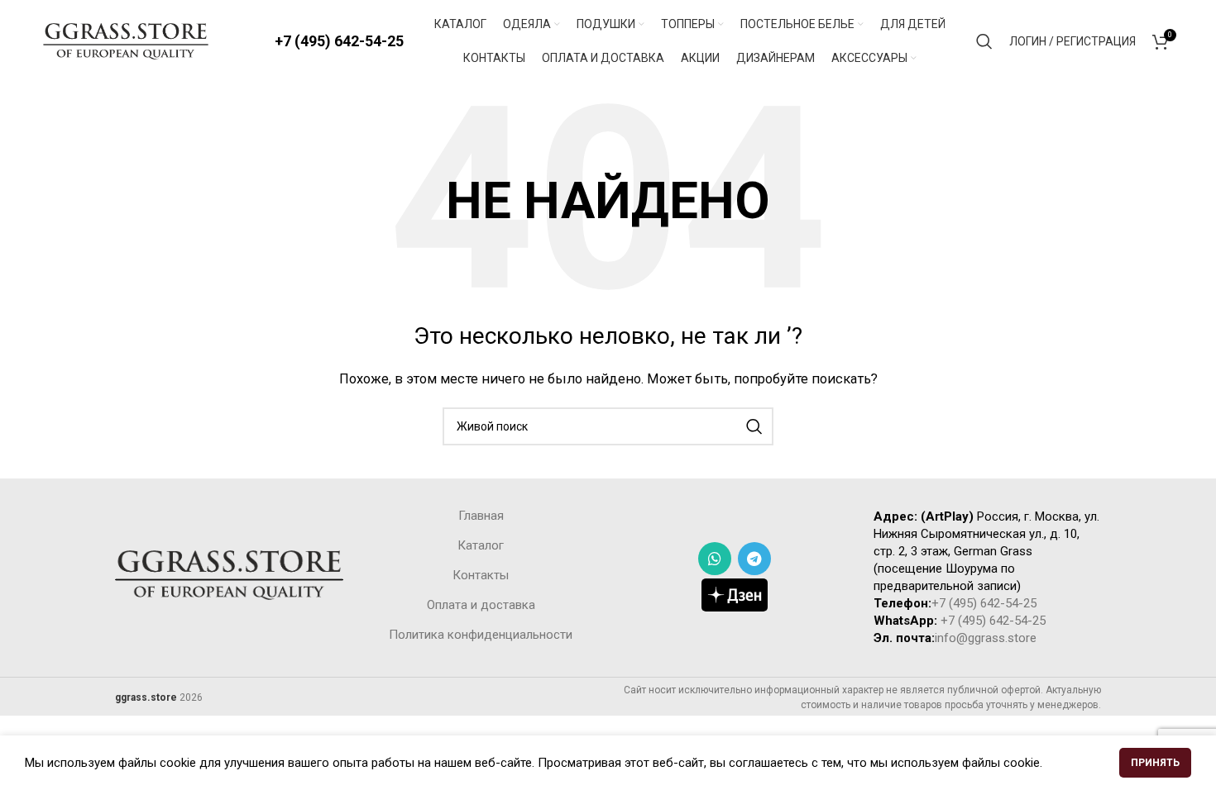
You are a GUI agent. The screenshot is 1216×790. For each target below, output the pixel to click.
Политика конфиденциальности (480, 634)
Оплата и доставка (481, 604)
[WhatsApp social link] (714, 558)
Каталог (480, 545)
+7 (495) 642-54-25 (339, 41)
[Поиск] (984, 41)
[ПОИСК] (754, 426)
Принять (1155, 763)
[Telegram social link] (754, 558)
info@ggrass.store (985, 638)
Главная (481, 515)
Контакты (480, 575)
